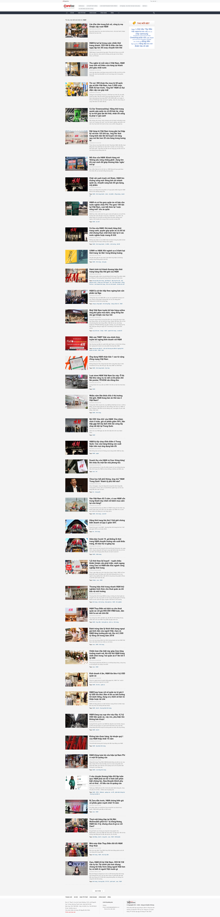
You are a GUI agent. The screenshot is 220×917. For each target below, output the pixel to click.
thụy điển (98, 622)
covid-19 (104, 513)
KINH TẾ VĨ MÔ (81, 12)
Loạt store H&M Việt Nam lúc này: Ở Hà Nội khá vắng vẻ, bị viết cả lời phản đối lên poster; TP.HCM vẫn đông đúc (106, 377)
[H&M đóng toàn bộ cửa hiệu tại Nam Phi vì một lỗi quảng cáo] (77, 761)
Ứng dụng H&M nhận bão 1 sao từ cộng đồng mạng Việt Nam (106, 358)
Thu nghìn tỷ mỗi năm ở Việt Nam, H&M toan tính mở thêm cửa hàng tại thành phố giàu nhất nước (107, 65)
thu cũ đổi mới (137, 41)
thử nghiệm (119, 602)
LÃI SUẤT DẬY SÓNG (92, 6)
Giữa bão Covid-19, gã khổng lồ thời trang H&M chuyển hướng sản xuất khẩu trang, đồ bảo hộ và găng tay (107, 541)
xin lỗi (112, 792)
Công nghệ (102, 897)
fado (103, 350)
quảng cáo (107, 792)
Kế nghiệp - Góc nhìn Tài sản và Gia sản (130, 6)
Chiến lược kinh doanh (103, 282)
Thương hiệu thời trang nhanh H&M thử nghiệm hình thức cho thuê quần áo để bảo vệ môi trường (106, 589)
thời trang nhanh (100, 194)
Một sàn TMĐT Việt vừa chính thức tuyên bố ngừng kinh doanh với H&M (105, 338)
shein (106, 194)
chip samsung (142, 34)
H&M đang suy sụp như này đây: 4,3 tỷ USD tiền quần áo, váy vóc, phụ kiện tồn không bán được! (106, 716)
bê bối (118, 244)
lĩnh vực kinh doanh (111, 284)
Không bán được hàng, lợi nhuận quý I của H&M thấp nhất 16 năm (106, 737)
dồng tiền (146, 41)
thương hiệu (101, 881)
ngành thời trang (112, 330)
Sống (109, 897)
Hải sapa (135, 31)
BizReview (81, 6)
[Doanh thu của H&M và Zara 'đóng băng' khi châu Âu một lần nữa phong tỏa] (77, 466)
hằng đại (142, 44)
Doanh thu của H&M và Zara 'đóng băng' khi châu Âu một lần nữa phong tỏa (107, 461)
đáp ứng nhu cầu (116, 280)
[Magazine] (66, 1)
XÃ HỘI (72, 12)
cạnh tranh (112, 881)
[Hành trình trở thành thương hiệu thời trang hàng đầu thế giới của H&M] (77, 275)
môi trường (113, 244)
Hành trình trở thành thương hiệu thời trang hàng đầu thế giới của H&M (105, 270)
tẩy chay (107, 368)
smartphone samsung (139, 35)
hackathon (144, 39)
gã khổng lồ (108, 280)
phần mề (142, 38)
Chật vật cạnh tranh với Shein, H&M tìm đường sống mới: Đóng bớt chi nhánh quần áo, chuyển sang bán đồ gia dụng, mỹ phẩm (106, 181)
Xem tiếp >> (95, 890)
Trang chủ (68, 897)
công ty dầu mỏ (115, 303)
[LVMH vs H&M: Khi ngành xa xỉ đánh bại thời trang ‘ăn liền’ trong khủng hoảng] (77, 257)
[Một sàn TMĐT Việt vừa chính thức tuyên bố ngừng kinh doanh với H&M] (77, 343)
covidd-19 (119, 330)
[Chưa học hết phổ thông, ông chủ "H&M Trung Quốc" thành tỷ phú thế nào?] (77, 485)
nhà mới (150, 44)
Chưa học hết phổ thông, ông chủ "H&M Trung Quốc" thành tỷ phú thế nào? (106, 480)
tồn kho (98, 684)
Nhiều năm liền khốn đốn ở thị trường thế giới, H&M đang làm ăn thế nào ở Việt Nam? (105, 397)
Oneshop (134, 37)
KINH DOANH (93, 12)
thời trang (98, 262)
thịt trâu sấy (143, 31)
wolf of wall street (137, 39)
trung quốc (97, 492)
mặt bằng (95, 837)
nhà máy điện (105, 854)
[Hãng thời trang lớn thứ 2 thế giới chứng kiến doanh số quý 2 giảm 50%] (77, 526)
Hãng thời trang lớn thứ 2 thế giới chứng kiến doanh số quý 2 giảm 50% (107, 521)
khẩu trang (98, 554)
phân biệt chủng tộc (120, 792)
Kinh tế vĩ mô (84, 897)
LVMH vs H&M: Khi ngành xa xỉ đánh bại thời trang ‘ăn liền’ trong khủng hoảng (107, 251)
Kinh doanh (93, 897)
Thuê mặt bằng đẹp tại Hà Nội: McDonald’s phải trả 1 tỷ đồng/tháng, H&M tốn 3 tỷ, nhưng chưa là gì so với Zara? (106, 822)
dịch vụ (111, 622)
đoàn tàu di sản (142, 46)
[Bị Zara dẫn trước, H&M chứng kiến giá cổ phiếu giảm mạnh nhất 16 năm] (77, 807)
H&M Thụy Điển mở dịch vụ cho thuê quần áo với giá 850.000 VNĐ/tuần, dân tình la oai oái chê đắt (106, 610)
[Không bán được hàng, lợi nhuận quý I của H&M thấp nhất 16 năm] (77, 743)
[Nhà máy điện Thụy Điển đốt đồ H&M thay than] (77, 850)
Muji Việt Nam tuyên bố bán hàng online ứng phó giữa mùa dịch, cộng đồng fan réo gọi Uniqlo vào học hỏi (107, 312)
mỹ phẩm (111, 194)
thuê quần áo (108, 602)
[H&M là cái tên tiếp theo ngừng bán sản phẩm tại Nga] (77, 297)
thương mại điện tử (97, 348)
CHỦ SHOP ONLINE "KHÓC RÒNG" (108, 6)
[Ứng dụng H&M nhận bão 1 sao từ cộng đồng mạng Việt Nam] (77, 363)
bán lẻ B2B (147, 35)
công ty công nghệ (97, 303)
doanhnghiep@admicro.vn (112, 907)
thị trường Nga (106, 303)
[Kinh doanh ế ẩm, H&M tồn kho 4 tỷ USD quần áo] (77, 680)
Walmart (102, 792)
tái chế (97, 221)
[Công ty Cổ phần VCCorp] (131, 902)
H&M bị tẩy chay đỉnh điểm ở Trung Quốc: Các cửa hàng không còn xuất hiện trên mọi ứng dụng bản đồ (105, 443)
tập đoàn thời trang (101, 746)
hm (110, 282)
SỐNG (112, 12)
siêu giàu (104, 262)
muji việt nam (96, 330)
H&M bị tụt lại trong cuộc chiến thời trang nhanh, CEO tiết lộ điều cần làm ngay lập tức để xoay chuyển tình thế (105, 45)
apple (97, 453)
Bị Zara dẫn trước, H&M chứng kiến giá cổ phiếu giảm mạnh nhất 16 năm (106, 801)
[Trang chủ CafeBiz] (67, 12)
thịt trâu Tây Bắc (144, 29)
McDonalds (117, 837)
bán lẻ (97, 708)
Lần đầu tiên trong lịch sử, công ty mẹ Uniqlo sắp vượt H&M (106, 25)
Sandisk (149, 39)
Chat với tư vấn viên (109, 909)
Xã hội (76, 897)
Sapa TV (134, 29)
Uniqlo (101, 330)
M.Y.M (107, 881)
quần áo (103, 684)
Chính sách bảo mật (70, 912)
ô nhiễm (107, 244)
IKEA (97, 792)
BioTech (145, 6)
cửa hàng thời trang (101, 769)
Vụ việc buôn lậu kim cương (86, 8)
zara (94, 471)
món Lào (150, 31)
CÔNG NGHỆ (103, 12)
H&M (94, 194)
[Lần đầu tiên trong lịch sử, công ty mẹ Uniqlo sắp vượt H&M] (77, 30)
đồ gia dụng (117, 194)
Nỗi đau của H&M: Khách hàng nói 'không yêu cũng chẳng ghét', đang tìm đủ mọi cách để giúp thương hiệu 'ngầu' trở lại (106, 161)
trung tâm (104, 837)
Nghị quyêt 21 (135, 43)
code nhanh (150, 38)
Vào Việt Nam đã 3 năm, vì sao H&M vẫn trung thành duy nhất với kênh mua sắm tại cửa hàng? (107, 500)
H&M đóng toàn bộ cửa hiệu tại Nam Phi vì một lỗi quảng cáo (107, 756)
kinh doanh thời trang (100, 284)
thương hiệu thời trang (98, 280)
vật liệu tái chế (120, 284)
